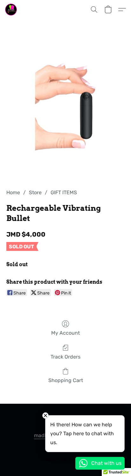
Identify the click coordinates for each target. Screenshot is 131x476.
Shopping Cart (65, 380)
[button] (11, 9)
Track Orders (65, 357)
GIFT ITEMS (64, 192)
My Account (65, 333)
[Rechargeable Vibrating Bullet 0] (65, 112)
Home (13, 192)
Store (35, 192)
